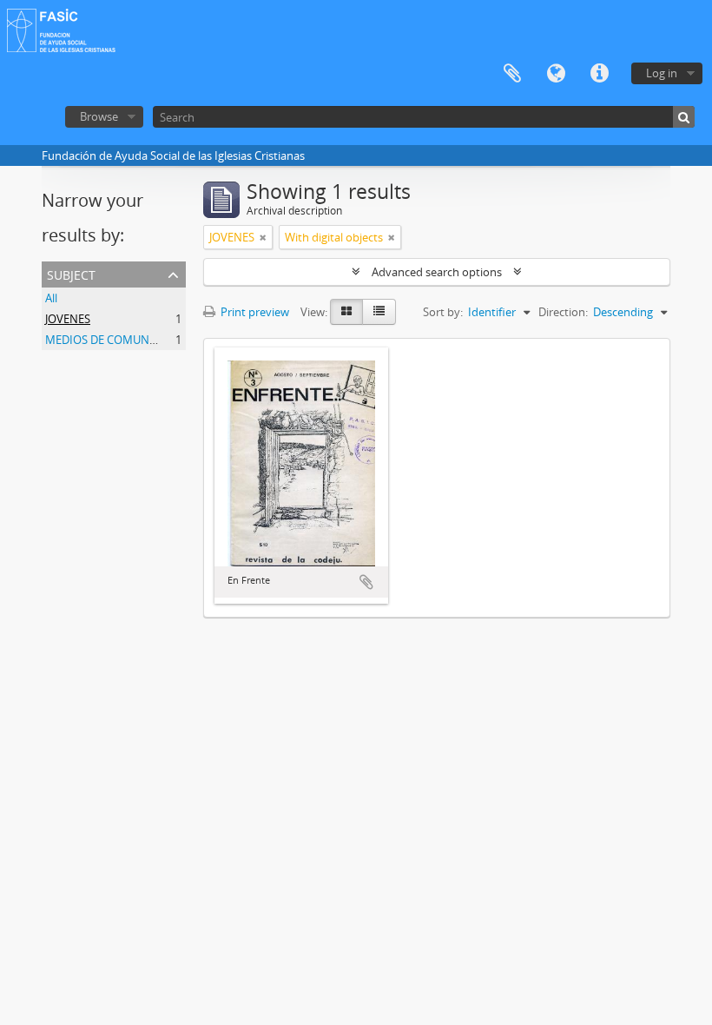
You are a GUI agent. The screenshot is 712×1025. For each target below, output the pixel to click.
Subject (71, 273)
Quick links (599, 74)
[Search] (684, 117)
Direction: (563, 312)
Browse (99, 116)
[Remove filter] (263, 237)
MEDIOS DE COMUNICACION (119, 339)
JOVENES (67, 319)
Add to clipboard (366, 582)
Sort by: (443, 312)
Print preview (253, 312)
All (51, 298)
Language (555, 74)
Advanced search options (436, 272)
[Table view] (379, 312)
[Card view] (346, 312)
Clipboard (512, 74)
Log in (661, 73)
